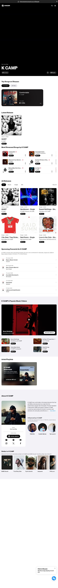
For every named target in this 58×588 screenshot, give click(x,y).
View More (53, 410)
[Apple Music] (4, 144)
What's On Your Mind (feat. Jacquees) (18, 160)
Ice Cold (37, 168)
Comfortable (12, 152)
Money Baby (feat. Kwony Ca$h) (17, 168)
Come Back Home (39, 152)
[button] (56, 1)
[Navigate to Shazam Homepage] (5, 5)
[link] (49, 332)
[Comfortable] (13, 153)
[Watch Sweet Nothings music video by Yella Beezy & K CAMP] (29, 319)
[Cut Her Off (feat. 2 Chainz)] (40, 162)
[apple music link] (53, 72)
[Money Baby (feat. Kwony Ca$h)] (13, 170)
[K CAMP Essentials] (19, 373)
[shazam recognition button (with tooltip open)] (54, 578)
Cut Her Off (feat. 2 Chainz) (42, 160)
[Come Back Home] (40, 153)
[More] (25, 155)
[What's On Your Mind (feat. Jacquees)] (13, 162)
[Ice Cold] (40, 170)
